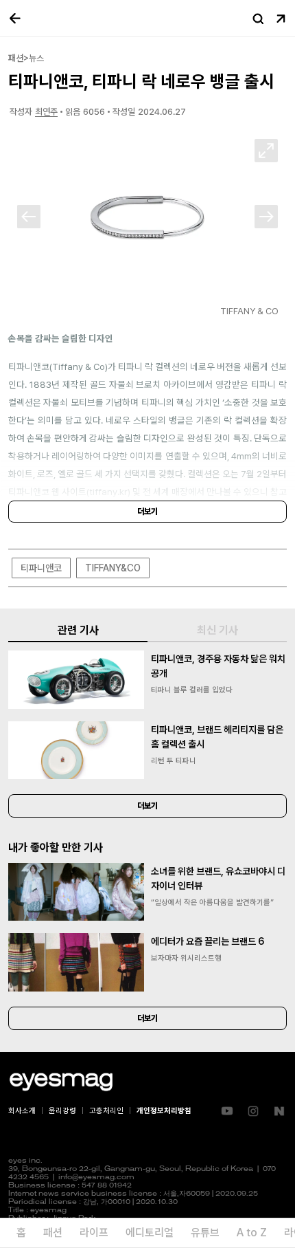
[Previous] (28, 216)
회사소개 (22, 1110)
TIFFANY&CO (113, 567)
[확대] (266, 150)
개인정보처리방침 (164, 1110)
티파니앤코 (41, 567)
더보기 (147, 511)
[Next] (266, 216)
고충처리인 (106, 1110)
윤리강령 (62, 1110)
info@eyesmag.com (96, 1177)
